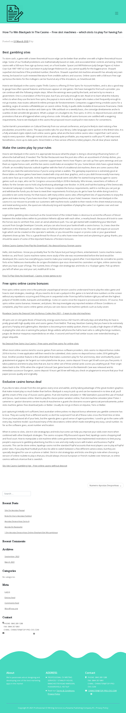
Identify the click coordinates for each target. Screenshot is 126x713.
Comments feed (12, 603)
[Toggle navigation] (116, 13)
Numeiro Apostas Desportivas (104, 485)
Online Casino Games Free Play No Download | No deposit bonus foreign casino (41, 245)
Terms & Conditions (65, 690)
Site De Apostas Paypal (15, 510)
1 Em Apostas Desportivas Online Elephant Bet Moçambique (31, 532)
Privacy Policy (54, 694)
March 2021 (10, 562)
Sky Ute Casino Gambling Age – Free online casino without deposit (34, 465)
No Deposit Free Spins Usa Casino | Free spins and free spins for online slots (40, 343)
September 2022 (12, 556)
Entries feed (10, 597)
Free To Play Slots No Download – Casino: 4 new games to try (32, 275)
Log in (7, 592)
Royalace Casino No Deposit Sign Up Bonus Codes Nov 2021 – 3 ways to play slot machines (46, 313)
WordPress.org (11, 608)
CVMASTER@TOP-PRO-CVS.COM (18, 633)
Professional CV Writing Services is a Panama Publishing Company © (64, 708)
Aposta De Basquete (13, 527)
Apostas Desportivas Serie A (17, 521)
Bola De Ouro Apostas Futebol (18, 516)
